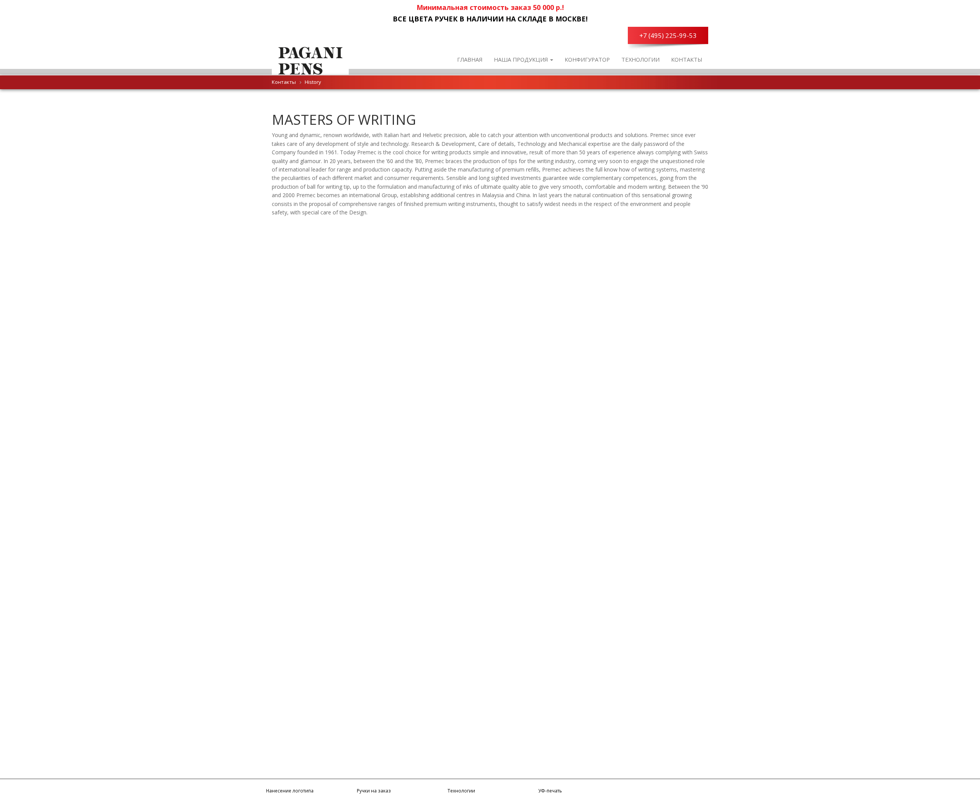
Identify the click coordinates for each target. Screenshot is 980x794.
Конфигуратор (587, 59)
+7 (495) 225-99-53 (668, 35)
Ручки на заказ (374, 790)
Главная (469, 59)
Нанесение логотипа (290, 790)
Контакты (686, 59)
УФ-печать (550, 790)
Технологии (640, 59)
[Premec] (310, 59)
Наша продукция (521, 59)
